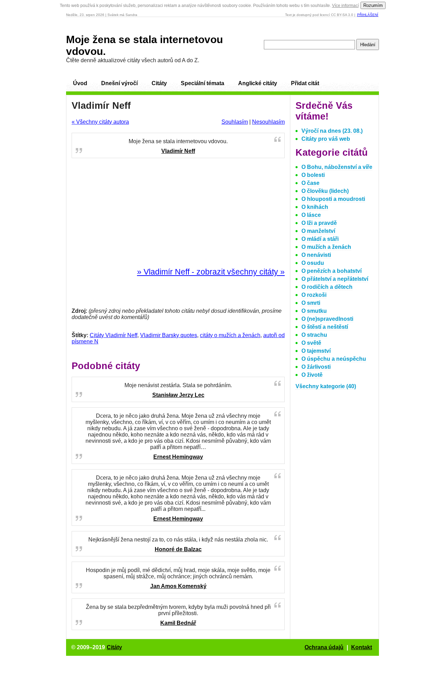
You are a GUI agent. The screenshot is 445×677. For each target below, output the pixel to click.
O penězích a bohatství (331, 271)
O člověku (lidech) (325, 191)
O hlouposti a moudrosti (333, 199)
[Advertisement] (178, 213)
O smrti (310, 303)
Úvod (80, 83)
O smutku (314, 311)
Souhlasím (234, 122)
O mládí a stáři (320, 239)
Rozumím (373, 5)
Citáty (159, 83)
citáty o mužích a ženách (230, 335)
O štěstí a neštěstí (324, 327)
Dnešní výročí (119, 83)
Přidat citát (305, 83)
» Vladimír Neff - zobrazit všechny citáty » (211, 271)
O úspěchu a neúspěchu (333, 359)
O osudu (312, 263)
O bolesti (313, 175)
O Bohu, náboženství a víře (336, 167)
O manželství (318, 231)
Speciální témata (202, 83)
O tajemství (316, 351)
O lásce (311, 215)
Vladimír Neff (178, 151)
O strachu (314, 335)
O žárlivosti (316, 367)
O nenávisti (316, 255)
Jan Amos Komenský (178, 586)
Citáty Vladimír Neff (113, 335)
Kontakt (361, 647)
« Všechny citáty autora (100, 122)
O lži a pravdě (319, 223)
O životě (312, 375)
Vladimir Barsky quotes (168, 335)
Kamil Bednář (178, 623)
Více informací (345, 5)
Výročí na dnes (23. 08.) (332, 131)
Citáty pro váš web (325, 139)
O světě (311, 343)
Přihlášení (367, 15)
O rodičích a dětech (327, 287)
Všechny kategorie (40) (326, 386)
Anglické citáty (257, 83)
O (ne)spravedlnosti (327, 319)
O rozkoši (313, 295)
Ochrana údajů (324, 647)
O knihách (314, 207)
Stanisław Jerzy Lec (178, 395)
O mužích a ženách (326, 247)
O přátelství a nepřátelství (334, 279)
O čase (310, 183)
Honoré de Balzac (178, 549)
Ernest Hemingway (178, 457)
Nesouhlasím (268, 122)
